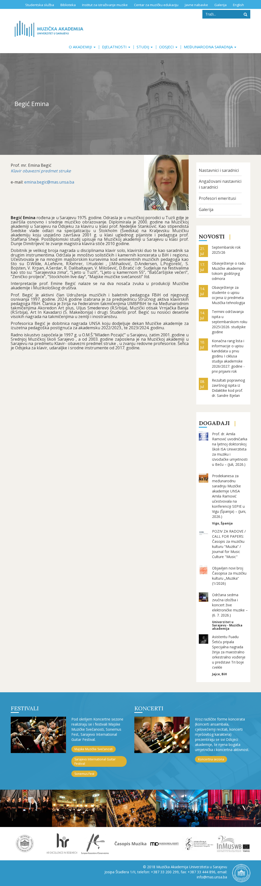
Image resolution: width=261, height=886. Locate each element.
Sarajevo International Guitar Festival (95, 761)
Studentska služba (39, 5)
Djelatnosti (115, 46)
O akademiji (81, 46)
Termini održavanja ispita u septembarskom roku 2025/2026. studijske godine (229, 321)
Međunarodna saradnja (209, 46)
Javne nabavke (196, 5)
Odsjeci (167, 46)
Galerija (220, 5)
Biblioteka (68, 5)
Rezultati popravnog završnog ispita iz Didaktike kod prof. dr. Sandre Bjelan (228, 388)
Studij (143, 46)
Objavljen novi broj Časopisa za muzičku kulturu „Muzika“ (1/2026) (229, 576)
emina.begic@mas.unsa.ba (49, 182)
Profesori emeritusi (217, 198)
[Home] (49, 29)
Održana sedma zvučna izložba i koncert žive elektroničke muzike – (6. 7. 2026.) (230, 605)
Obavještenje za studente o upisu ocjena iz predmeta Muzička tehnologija (228, 295)
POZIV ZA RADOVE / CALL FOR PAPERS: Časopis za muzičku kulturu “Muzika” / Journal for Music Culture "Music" (229, 544)
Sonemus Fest (84, 774)
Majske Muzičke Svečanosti (93, 749)
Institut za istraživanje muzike (105, 5)
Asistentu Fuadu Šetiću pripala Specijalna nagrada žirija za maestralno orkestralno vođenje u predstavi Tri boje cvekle (228, 652)
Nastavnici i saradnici (219, 170)
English (238, 5)
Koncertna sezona (211, 759)
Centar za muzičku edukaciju (156, 5)
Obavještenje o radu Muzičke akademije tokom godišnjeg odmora (228, 271)
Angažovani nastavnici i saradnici (220, 184)
